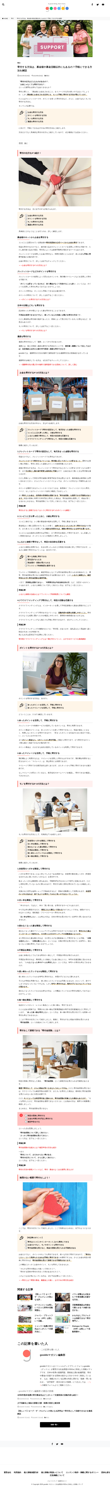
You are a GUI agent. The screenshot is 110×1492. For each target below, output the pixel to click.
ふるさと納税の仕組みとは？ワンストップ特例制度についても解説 (44, 594)
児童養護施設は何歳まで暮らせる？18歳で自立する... (81, 1307)
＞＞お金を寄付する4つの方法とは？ (33, 265)
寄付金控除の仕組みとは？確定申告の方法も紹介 (38, 1147)
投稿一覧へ (54, 1424)
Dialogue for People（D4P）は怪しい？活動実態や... (81, 1329)
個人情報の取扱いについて (52, 1472)
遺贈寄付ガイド (62, 1481)
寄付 (12, 18)
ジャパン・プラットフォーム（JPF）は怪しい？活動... (44, 1318)
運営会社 (7, 1472)
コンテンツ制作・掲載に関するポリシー (82, 1472)
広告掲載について (57, 1475)
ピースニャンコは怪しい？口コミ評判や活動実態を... (44, 1307)
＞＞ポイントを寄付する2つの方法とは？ (35, 299)
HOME (6, 18)
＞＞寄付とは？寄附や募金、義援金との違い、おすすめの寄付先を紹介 (46, 1280)
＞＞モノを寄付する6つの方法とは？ (33, 330)
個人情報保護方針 (31, 1472)
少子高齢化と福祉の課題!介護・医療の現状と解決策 (38, 1403)
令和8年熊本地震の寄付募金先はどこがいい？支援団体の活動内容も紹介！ (48, 1395)
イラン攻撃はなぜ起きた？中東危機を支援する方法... (81, 1297)
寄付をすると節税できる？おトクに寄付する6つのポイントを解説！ (45, 510)
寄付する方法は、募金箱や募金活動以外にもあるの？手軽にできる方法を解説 (39, 18)
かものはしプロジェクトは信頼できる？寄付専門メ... (81, 1318)
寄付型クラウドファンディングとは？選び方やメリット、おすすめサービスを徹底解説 (52, 639)
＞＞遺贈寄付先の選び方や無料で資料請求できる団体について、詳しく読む (48, 364)
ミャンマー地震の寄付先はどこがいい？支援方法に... (44, 1329)
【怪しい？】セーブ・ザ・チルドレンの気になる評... (44, 1297)
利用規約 (17, 1472)
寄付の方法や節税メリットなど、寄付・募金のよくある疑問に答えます (46, 1169)
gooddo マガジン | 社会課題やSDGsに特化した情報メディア (63, 1484)
